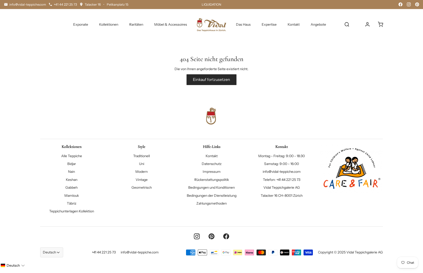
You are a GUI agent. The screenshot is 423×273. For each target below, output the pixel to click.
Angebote (318, 24)
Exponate (80, 24)
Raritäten (136, 24)
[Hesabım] (367, 24)
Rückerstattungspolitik (211, 179)
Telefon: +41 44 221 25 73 (281, 179)
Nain (71, 171)
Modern (141, 171)
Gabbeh (71, 187)
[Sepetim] (380, 24)
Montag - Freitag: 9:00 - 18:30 (281, 156)
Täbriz (71, 203)
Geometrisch (141, 187)
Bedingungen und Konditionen (211, 187)
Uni (141, 164)
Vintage (142, 179)
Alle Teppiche (71, 156)
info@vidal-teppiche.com (282, 171)
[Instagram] (409, 4)
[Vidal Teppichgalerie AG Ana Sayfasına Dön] (211, 24)
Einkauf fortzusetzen (211, 79)
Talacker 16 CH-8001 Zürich (282, 195)
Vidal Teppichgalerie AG (281, 187)
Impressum (212, 171)
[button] (12, 265)
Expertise (269, 24)
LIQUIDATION (211, 4)
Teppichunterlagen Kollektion (71, 211)
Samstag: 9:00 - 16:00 (281, 164)
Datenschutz (212, 164)
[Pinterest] (417, 4)
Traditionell (141, 156)
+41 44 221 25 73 (104, 252)
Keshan (71, 179)
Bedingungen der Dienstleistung (211, 195)
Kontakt (294, 24)
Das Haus (243, 24)
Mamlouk (71, 195)
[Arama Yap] (347, 24)
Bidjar (71, 164)
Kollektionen (108, 24)
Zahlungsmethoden (211, 203)
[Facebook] (400, 4)
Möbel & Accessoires (170, 24)
